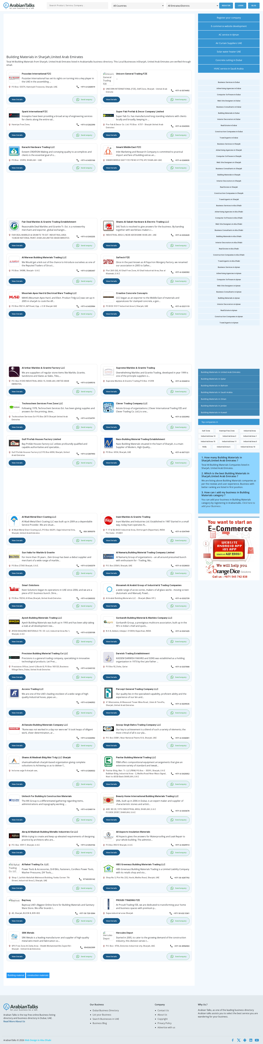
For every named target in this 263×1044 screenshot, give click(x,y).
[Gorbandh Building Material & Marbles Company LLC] (108, 621)
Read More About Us (14, 1021)
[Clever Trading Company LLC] (108, 407)
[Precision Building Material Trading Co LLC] (14, 657)
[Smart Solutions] (14, 588)
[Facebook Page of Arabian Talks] (232, 1040)
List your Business (102, 1014)
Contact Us (163, 1010)
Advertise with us (166, 1027)
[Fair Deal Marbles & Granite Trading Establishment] (14, 225)
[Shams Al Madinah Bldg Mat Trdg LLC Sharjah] (14, 761)
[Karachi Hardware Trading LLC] (14, 150)
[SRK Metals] (14, 936)
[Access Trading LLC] (14, 692)
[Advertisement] (88, 36)
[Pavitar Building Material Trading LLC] (108, 761)
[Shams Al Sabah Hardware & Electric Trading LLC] (108, 225)
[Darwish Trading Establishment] (108, 657)
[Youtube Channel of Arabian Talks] (257, 1040)
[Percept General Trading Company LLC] (108, 692)
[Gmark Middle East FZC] (108, 150)
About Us (162, 1014)
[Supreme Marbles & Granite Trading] (108, 371)
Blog (253, 6)
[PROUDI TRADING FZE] (108, 903)
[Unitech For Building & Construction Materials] (14, 799)
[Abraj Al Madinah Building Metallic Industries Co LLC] (14, 835)
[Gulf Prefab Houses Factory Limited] (14, 442)
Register (226, 6)
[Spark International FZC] (14, 115)
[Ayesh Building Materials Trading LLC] (14, 621)
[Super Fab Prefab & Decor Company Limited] (108, 115)
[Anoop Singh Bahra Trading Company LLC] (108, 728)
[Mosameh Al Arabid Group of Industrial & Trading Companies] (108, 588)
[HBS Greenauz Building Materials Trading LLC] (108, 868)
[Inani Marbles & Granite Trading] (108, 520)
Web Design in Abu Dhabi (38, 1040)
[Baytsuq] (14, 900)
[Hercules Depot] (108, 935)
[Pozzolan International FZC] (14, 77)
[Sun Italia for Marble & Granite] (14, 556)
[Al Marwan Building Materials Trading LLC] (14, 261)
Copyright (163, 1018)
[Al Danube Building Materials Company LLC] (14, 728)
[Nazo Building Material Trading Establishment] (108, 442)
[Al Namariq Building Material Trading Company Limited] (108, 556)
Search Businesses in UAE (106, 1018)
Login (240, 6)
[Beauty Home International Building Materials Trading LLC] (108, 799)
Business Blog (100, 1023)
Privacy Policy (164, 1023)
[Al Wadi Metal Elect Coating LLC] (14, 520)
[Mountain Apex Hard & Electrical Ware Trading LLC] (14, 296)
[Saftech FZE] (108, 261)
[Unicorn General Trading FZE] (108, 78)
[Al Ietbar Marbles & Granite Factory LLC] (14, 371)
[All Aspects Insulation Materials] (108, 835)
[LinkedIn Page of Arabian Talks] (251, 1040)
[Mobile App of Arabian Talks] (245, 1040)
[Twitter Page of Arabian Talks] (238, 1040)
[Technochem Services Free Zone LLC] (14, 407)
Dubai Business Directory (106, 1010)
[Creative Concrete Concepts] (108, 296)
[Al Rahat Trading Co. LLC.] (14, 867)
